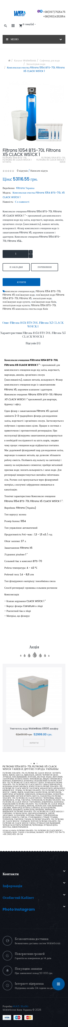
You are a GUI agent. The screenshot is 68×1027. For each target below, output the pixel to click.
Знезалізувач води (35, 64)
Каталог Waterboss (25, 60)
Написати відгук (39, 170)
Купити (21, 282)
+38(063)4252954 (54, 16)
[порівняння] (39, 696)
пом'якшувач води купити (16, 302)
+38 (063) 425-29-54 (13, 834)
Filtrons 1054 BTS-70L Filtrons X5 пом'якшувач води (32, 293)
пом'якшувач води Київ (43, 302)
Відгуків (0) (33, 343)
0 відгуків (22, 170)
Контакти (11, 873)
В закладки (16, 267)
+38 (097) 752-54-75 (55, 832)
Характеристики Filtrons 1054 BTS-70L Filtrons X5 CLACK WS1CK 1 (33, 334)
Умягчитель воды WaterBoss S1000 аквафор (34, 728)
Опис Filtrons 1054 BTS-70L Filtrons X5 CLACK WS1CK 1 (32, 324)
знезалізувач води (42, 298)
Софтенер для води (50, 60)
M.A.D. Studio (20, 1006)
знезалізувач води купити (16, 305)
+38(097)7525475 (54, 12)
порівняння (45, 267)
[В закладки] (29, 696)
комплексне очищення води (20, 291)
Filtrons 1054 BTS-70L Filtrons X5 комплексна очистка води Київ (29, 307)
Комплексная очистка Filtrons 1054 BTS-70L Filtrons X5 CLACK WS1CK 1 (36, 69)
